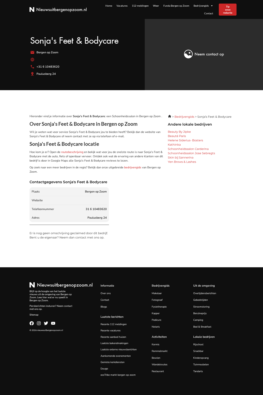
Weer (156, 5)
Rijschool (198, 344)
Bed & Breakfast (202, 326)
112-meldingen (140, 5)
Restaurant (158, 371)
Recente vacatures (111, 330)
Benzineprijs (200, 313)
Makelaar (157, 293)
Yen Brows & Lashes (182, 162)
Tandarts (198, 371)
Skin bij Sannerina (180, 157)
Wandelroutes (159, 364)
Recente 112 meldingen (114, 324)
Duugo (104, 368)
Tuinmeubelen (201, 364)
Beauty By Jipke (179, 131)
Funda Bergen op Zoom (176, 5)
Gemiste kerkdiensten (113, 362)
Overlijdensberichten (204, 293)
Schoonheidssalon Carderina (188, 149)
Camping (198, 320)
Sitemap (34, 314)
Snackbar (198, 351)
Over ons (106, 293)
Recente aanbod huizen (113, 337)
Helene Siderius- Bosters (185, 140)
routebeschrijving (72, 152)
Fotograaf (157, 300)
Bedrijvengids (201, 5)
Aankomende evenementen (116, 356)
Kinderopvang (201, 358)
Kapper (156, 313)
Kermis (155, 344)
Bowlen (156, 358)
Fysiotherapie (159, 306)
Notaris (156, 326)
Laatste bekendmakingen (114, 343)
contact (68, 305)
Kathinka (174, 144)
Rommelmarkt (159, 351)
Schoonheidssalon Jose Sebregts (191, 153)
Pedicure (156, 320)
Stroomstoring (201, 306)
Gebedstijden (200, 300)
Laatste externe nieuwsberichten (119, 349)
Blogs (104, 306)
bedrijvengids (132, 167)
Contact (208, 13)
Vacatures (122, 5)
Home (108, 5)
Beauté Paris (177, 136)
